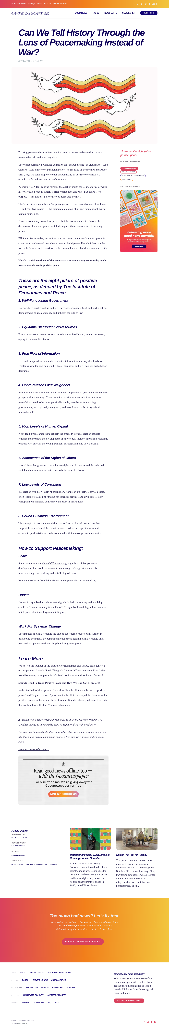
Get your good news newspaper (82, 942)
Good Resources (129, 168)
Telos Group (52, 580)
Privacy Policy (37, 973)
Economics (126, 179)
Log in (154, 4)
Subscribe (149, 13)
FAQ (49, 1002)
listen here (63, 705)
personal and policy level (32, 643)
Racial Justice (60, 4)
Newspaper (128, 13)
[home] (30, 13)
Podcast (71, 988)
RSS (57, 1002)
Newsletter (111, 13)
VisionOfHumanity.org (54, 563)
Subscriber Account (33, 995)
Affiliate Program (56, 995)
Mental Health (44, 4)
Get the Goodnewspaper (129, 1001)
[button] (82, 13)
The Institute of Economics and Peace (86, 169)
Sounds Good (43, 670)
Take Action (32, 988)
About (97, 13)
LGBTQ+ (31, 4)
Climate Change (19, 4)
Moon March (22, 1023)
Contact (26, 1002)
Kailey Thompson (131, 161)
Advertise (39, 1002)
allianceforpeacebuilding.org (50, 612)
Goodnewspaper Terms (59, 973)
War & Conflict (128, 172)
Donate (44, 988)
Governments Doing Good (133, 175)
